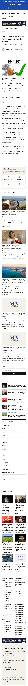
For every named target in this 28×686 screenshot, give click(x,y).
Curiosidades (5, 462)
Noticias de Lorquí (19, 608)
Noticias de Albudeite (20, 628)
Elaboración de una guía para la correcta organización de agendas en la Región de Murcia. (13, 315)
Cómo (3, 479)
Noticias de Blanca (19, 612)
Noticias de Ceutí (19, 600)
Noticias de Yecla (5, 596)
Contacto (17, 679)
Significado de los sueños (8, 472)
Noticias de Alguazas (19, 604)
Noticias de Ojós (18, 634)
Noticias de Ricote (19, 626)
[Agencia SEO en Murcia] (10, 668)
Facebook (5, 660)
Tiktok (23, 660)
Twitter (5, 663)
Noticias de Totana (6, 606)
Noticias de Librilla (19, 614)
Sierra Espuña (5, 439)
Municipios (4, 446)
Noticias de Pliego (19, 616)
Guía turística (5, 425)
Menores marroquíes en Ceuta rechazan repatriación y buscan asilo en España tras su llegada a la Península (14, 213)
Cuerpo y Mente (21, 651)
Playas (3, 432)
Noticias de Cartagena (7, 582)
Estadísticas (11, 663)
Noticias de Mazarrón (6, 592)
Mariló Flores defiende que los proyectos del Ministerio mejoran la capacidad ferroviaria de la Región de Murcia (14, 247)
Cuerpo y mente (6, 469)
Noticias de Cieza (6, 594)
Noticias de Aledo (19, 630)
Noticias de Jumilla (6, 612)
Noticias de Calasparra (20, 598)
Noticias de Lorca (5, 584)
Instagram (11, 660)
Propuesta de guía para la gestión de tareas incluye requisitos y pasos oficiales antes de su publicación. (14, 349)
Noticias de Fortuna (19, 602)
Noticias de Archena (6, 625)
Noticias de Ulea (18, 632)
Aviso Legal (11, 679)
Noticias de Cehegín (6, 631)
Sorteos (12, 4)
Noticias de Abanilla (19, 610)
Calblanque (4, 442)
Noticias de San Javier (7, 604)
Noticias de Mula (5, 629)
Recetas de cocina (6, 466)
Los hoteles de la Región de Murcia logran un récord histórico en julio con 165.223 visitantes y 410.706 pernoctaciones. (14, 281)
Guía (7, 4)
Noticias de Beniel (19, 596)
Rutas (3, 435)
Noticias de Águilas (6, 598)
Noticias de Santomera (20, 582)
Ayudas (3, 459)
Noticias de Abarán (19, 591)
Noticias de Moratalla (20, 606)
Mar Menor (4, 429)
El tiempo (4, 449)
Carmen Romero (10, 49)
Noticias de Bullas (19, 594)
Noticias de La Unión (6, 627)
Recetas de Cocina (7, 653)
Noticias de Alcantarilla (7, 590)
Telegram (18, 660)
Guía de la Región (7, 651)
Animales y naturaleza (7, 476)
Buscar (20, 4)
